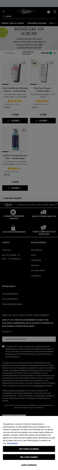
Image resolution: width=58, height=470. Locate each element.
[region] (29, 443)
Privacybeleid (12, 443)
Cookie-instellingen (29, 465)
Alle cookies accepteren (29, 449)
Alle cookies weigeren (29, 457)
